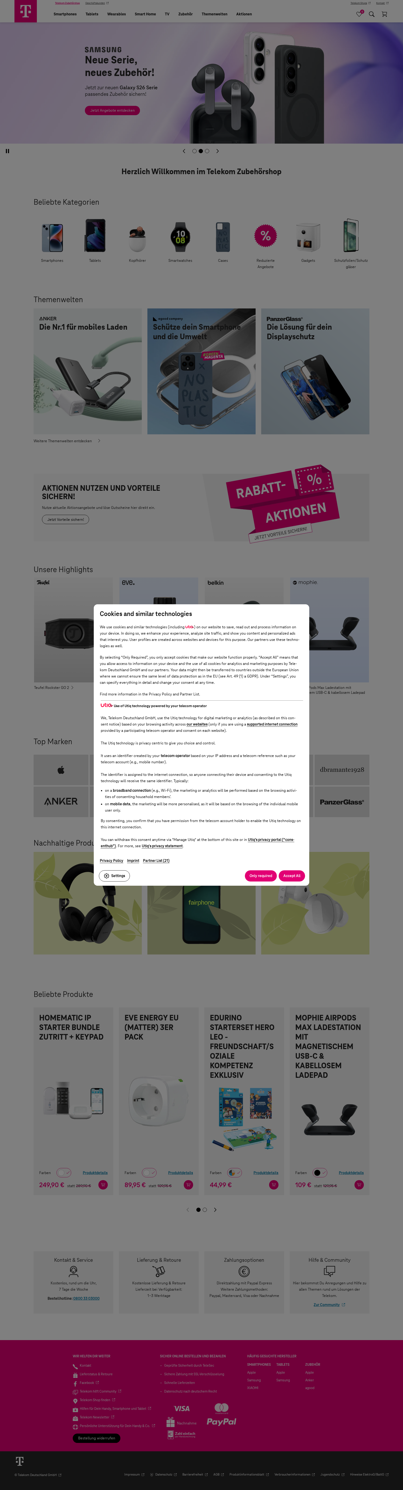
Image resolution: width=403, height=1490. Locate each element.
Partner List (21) (156, 860)
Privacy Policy (111, 860)
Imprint (133, 860)
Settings (118, 875)
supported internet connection (272, 724)
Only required (261, 875)
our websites (197, 724)
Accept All (291, 875)
